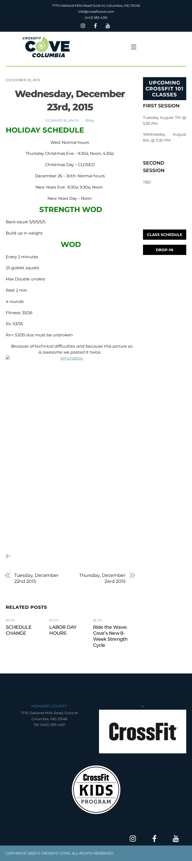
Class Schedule (164, 234)
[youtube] (108, 25)
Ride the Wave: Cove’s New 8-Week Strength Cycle (110, 636)
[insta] (83, 25)
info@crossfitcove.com (96, 11)
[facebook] (95, 25)
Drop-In (164, 249)
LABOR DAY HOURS (62, 630)
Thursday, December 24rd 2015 (102, 578)
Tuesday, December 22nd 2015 (36, 578)
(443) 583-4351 (96, 17)
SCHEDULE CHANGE (19, 630)
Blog (89, 120)
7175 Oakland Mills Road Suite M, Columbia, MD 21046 (96, 5)
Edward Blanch (62, 120)
